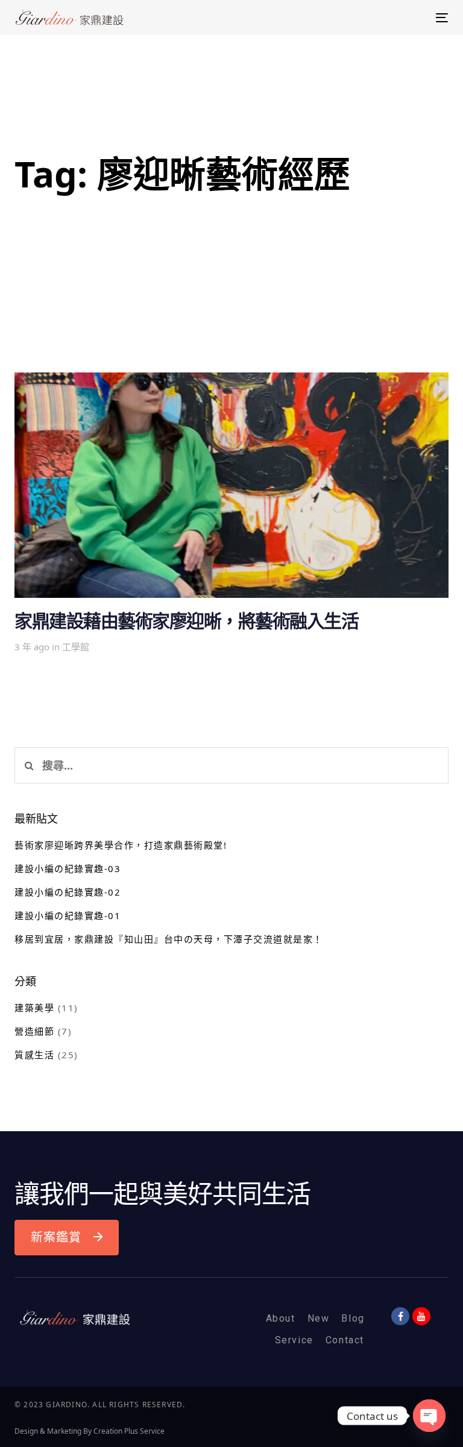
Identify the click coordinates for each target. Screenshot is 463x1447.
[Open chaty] (429, 1415)
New (318, 1318)
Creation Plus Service (129, 1431)
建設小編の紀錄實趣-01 (67, 915)
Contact (345, 1340)
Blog (352, 1318)
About (280, 1318)
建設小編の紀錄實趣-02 (67, 892)
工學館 (75, 647)
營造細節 (34, 1031)
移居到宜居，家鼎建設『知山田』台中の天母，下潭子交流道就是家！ (168, 939)
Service (294, 1340)
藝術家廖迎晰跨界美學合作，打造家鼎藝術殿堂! (120, 845)
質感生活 (34, 1055)
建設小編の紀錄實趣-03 (67, 868)
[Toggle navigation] (376, 17)
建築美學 (34, 1008)
